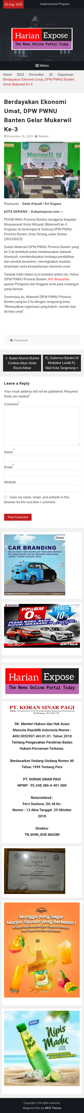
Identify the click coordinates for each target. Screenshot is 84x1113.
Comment (11, 404)
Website (10, 482)
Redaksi (43, 136)
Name (8, 452)
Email (8, 467)
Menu (44, 66)
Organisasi (21, 340)
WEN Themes (53, 1108)
